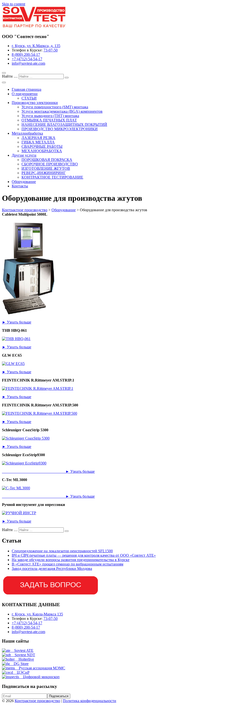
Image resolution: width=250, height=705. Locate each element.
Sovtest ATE (21, 650)
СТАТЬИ (29, 98)
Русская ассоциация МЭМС (40, 668)
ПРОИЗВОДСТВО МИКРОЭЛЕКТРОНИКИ (59, 129)
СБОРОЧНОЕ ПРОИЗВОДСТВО (49, 164)
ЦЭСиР (21, 672)
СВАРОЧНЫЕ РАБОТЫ (41, 146)
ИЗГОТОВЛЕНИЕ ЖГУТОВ (45, 168)
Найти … (10, 76)
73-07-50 (50, 50)
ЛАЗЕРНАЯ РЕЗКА (38, 138)
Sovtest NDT (23, 655)
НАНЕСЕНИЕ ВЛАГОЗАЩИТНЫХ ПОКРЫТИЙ (64, 124)
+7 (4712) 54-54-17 (27, 59)
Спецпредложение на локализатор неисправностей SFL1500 (62, 551)
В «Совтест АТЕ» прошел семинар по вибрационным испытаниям (67, 564)
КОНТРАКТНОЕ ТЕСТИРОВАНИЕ (52, 177)
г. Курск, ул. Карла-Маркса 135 (37, 614)
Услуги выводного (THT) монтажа (50, 116)
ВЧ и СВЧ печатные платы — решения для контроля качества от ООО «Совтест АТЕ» (84, 555)
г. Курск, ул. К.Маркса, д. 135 (36, 46)
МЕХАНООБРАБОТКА (41, 151)
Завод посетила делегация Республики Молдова (52, 568)
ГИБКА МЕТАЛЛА (38, 142)
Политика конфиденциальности (89, 701)
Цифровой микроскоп (39, 677)
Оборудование (24, 182)
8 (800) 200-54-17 (26, 54)
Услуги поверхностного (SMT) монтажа (54, 107)
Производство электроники (35, 103)
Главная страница (26, 89)
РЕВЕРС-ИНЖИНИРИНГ (43, 173)
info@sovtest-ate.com (28, 63)
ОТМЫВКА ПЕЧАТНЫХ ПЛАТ (49, 120)
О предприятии (25, 94)
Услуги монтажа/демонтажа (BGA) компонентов (62, 111)
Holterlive (24, 659)
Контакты (20, 186)
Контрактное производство (37, 701)
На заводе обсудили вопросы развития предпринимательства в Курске (70, 560)
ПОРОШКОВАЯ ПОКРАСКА (46, 160)
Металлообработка (27, 133)
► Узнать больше (16, 322)
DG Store (19, 664)
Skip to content (13, 4)
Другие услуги (24, 155)
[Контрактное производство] (34, 27)
